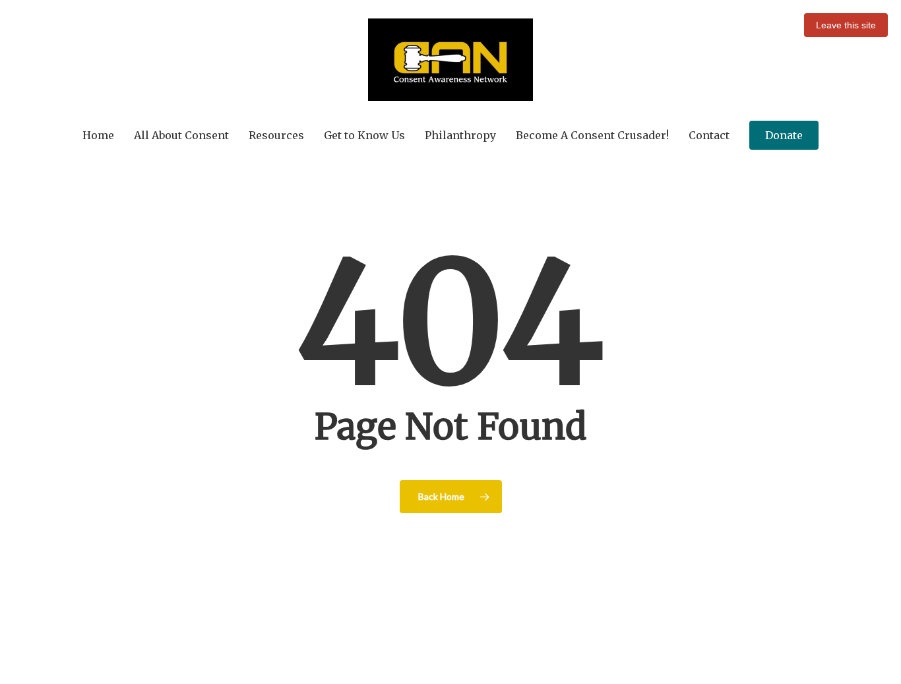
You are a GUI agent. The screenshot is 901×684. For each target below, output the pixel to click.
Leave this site (846, 25)
